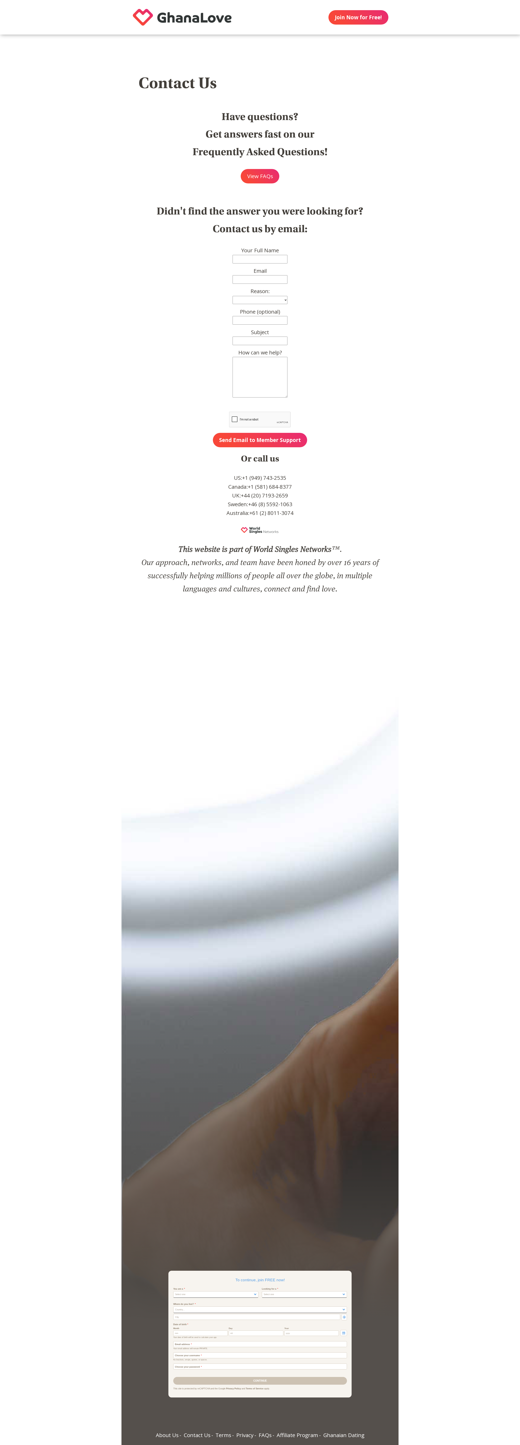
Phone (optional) (260, 311)
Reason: (260, 291)
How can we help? (260, 352)
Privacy (245, 1435)
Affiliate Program (297, 1435)
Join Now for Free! (358, 17)
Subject (260, 332)
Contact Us (197, 1435)
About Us (167, 1435)
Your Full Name (260, 250)
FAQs (265, 1435)
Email (260, 270)
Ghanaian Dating (343, 1435)
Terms (223, 1435)
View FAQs (260, 176)
